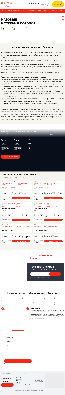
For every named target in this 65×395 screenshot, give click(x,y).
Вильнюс (37, 376)
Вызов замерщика (57, 4)
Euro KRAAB (18, 377)
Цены (23, 10)
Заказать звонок (49, 4)
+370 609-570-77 (33, 5)
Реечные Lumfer (19, 387)
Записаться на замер (18, 361)
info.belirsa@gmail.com (40, 378)
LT (38, 5)
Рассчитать (55, 274)
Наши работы (31, 10)
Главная (4, 10)
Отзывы (46, 10)
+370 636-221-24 (33, 3)
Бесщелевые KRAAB (18, 380)
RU (38, 3)
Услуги (61, 10)
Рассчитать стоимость (21, 198)
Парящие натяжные (17, 383)
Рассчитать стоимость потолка (10, 156)
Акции (39, 10)
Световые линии (19, 385)
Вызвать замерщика (7, 384)
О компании (54, 10)
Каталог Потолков (13, 10)
